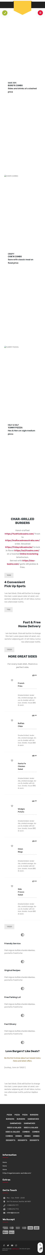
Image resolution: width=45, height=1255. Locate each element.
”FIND (8, 610)
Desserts (10, 1140)
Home (5, 1162)
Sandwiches (33, 1119)
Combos (26, 1132)
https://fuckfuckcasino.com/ (19, 534)
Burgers (34, 1115)
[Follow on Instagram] (16, 1245)
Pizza (9, 1115)
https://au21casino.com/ (26, 550)
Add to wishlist (12, 680)
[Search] (40, 1245)
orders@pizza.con (13, 1213)
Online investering (29, 554)
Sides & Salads (14, 1128)
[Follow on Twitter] (8, 1245)
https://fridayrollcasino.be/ (19, 547)
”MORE (9, 575)
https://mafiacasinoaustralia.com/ (22, 540)
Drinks (18, 1136)
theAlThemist (15, 1248)
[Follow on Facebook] (4, 1245)
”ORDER (9, 650)
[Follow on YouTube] (12, 1245)
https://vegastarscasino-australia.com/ (17, 1173)
